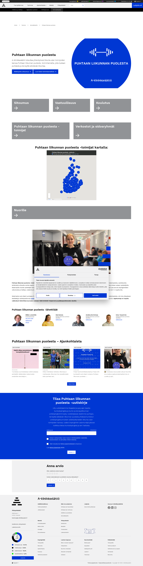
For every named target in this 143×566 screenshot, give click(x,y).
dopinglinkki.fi (73, 1)
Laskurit (86, 551)
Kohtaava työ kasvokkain (67, 506)
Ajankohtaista (41, 5)
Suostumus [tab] (46, 274)
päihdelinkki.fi (85, 1)
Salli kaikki (95, 295)
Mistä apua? (87, 542)
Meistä (51, 5)
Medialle (63, 526)
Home (15, 25)
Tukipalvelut (64, 545)
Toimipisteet (64, 529)
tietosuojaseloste (55, 447)
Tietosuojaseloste (92, 563)
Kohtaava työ (45, 9)
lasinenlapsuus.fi (97, 1)
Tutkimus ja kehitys (17, 9)
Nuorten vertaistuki (66, 548)
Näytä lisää (71, 384)
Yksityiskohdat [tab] (71, 274)
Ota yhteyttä (6, 1)
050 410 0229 (29, 318)
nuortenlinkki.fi (110, 1)
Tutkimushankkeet (42, 506)
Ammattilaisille (57, 9)
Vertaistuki (110, 551)
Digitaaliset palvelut (31, 9)
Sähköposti (29, 320)
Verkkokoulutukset (42, 554)
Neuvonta (40, 545)
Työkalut (63, 554)
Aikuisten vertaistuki (66, 551)
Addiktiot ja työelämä (66, 512)
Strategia (40, 529)
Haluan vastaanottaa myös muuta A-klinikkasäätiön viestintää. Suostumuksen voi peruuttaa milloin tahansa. (68, 438)
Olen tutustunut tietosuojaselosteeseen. (66, 444)
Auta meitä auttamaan (89, 506)
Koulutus (40, 551)
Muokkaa (70, 295)
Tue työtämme (18, 5)
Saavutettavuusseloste (105, 563)
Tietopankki (41, 542)
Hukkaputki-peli (88, 548)
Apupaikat (86, 545)
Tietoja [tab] (96, 274)
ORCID (27, 322)
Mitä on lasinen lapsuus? (67, 542)
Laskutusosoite (16, 527)
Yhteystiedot (61, 5)
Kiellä (47, 295)
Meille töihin (41, 526)
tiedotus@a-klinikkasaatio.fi (19, 518)
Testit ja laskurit (112, 545)
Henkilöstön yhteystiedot (19, 524)
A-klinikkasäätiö (42, 523)
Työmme (30, 5)
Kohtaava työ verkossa (66, 509)
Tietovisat (86, 554)
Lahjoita (136, 5)
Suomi (138, 1)
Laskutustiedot (65, 532)
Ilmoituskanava (41, 532)
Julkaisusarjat (41, 509)
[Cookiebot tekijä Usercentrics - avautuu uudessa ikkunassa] (99, 269)
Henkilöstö (63, 523)
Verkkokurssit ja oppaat (114, 548)
